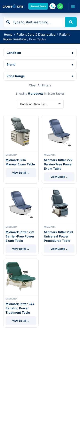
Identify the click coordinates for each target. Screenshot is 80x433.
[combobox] (34, 22)
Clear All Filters (40, 85)
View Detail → (21, 172)
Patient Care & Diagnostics (35, 34)
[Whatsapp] (60, 6)
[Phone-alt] (52, 6)
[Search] (71, 22)
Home (8, 34)
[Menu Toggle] (72, 6)
